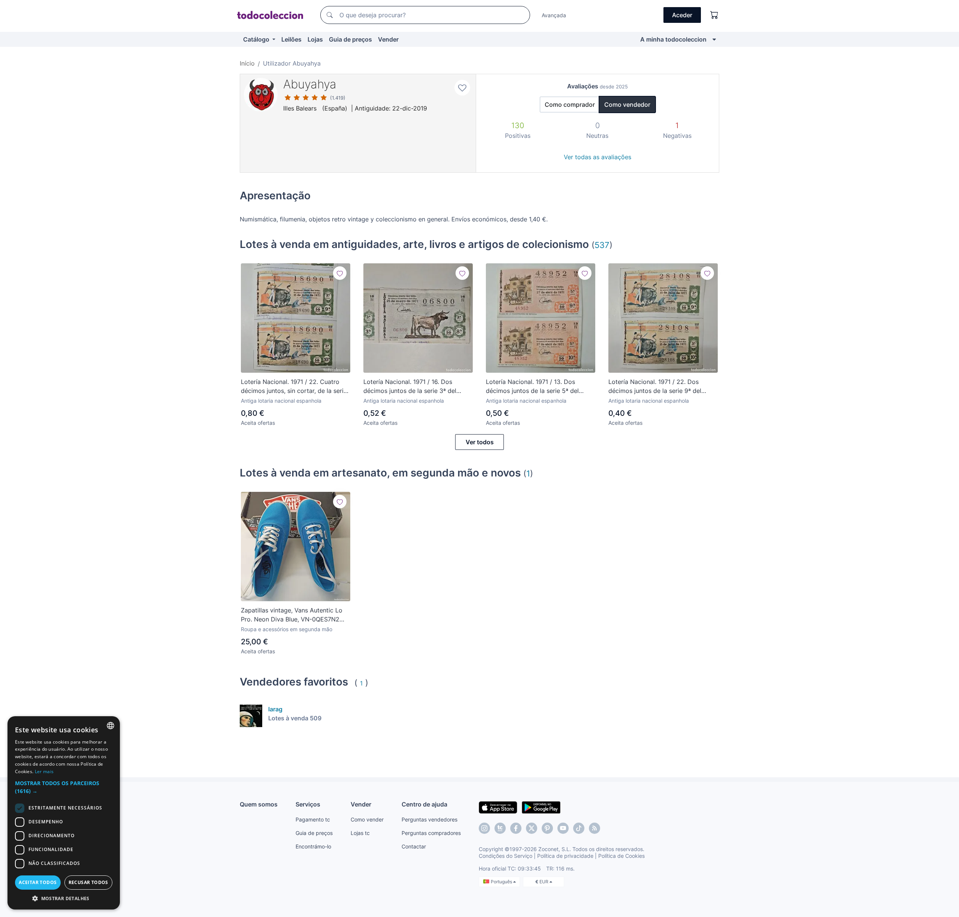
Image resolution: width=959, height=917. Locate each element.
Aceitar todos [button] (38, 882)
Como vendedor (627, 104)
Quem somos (259, 804)
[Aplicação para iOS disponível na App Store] (498, 807)
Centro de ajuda (424, 804)
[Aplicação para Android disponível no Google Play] (541, 807)
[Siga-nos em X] (531, 828)
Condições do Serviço (505, 856)
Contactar (414, 846)
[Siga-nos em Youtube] (563, 828)
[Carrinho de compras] (714, 15)
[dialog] (63, 813)
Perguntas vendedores (429, 819)
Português (502, 881)
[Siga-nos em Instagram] (484, 828)
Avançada (554, 15)
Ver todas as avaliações (597, 157)
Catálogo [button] (257, 39)
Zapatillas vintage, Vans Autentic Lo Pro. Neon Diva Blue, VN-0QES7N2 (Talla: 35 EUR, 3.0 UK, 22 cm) (291, 615)
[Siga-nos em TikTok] (578, 828)
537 (602, 245)
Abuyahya (309, 84)
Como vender (367, 819)
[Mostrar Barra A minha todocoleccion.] (714, 39)
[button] (63, 787)
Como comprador (570, 104)
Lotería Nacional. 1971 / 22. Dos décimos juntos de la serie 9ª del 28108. (654, 386)
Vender (388, 39)
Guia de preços (350, 39)
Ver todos (480, 442)
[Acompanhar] (340, 273)
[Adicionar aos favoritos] (462, 88)
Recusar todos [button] (88, 882)
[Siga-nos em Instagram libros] (500, 828)
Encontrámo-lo (313, 846)
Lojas (315, 39)
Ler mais (44, 771)
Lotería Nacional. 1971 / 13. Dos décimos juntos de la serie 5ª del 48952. (532, 386)
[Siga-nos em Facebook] (515, 828)
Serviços (308, 804)
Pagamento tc (313, 819)
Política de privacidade (565, 856)
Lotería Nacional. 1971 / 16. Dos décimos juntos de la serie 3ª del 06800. (409, 386)
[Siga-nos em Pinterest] (547, 828)
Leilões (291, 39)
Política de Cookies (621, 856)
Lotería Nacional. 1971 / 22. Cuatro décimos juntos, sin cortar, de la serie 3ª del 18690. (294, 386)
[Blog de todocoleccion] (594, 828)
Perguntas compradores (431, 833)
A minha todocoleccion (673, 39)
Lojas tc (360, 833)
